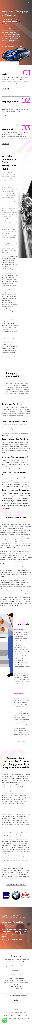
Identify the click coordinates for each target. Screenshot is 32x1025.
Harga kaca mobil (5, 522)
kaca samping (9, 431)
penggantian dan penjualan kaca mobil (12, 774)
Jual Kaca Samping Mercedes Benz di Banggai (16, 1018)
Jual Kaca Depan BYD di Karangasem (16, 1012)
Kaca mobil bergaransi (8, 256)
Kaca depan (5, 407)
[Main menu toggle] (28, 3)
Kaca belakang (6, 442)
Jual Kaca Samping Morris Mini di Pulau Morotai (16, 1004)
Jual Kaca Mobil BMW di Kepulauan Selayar (16, 1015)
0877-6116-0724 (19, 989)
